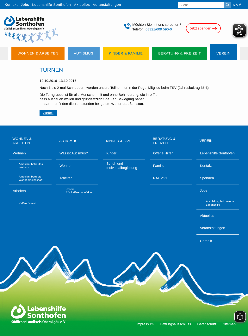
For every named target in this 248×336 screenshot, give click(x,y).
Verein (206, 141)
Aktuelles (207, 216)
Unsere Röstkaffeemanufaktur (79, 190)
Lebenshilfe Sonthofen (217, 153)
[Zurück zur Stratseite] (31, 45)
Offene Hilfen (163, 153)
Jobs (203, 190)
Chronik (206, 241)
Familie (158, 166)
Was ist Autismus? (73, 153)
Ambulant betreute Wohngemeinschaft (30, 178)
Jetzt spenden (200, 28)
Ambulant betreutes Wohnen (31, 165)
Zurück (48, 113)
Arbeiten (19, 191)
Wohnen (19, 153)
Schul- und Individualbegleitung (121, 166)
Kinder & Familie (121, 141)
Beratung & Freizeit (164, 141)
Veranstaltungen (212, 228)
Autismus (68, 141)
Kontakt (206, 166)
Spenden (207, 178)
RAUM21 (160, 178)
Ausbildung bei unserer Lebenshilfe (220, 203)
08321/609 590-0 (159, 29)
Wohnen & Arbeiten (22, 141)
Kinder (111, 153)
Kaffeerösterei (27, 203)
